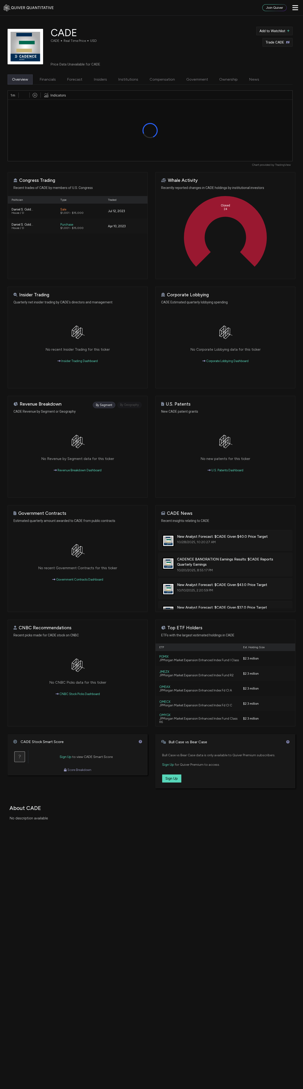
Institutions (128, 79)
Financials (48, 79)
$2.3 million (251, 658)
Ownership (228, 79)
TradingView (283, 164)
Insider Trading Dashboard (79, 361)
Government (197, 79)
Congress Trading (37, 180)
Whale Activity (183, 180)
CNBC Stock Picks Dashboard (79, 694)
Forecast (74, 79)
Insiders (100, 79)
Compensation (162, 79)
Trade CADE (275, 42)
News (254, 79)
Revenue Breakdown (41, 404)
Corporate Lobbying (188, 295)
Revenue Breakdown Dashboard (79, 470)
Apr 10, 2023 (117, 226)
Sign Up (65, 757)
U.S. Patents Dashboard (227, 470)
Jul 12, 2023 (116, 211)
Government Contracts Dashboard (79, 579)
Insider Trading (34, 295)
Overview (20, 79)
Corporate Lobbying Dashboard (227, 361)
